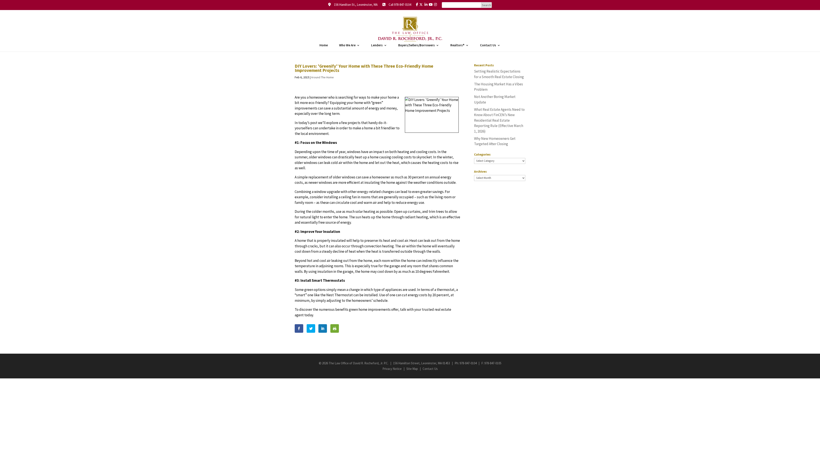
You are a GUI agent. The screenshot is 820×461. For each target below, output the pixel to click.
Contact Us (488, 45)
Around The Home (322, 77)
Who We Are (347, 45)
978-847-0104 (468, 363)
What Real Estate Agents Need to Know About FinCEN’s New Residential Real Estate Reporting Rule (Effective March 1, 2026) (499, 120)
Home (323, 45)
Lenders (377, 45)
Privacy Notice (392, 369)
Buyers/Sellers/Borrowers (416, 45)
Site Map (412, 369)
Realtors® (457, 45)
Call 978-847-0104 (398, 5)
